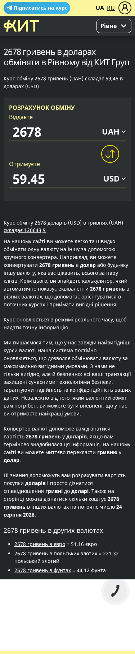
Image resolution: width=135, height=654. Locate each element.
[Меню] (124, 7)
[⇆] (109, 154)
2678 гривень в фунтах (42, 570)
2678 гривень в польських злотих (55, 553)
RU (111, 8)
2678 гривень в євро (39, 544)
